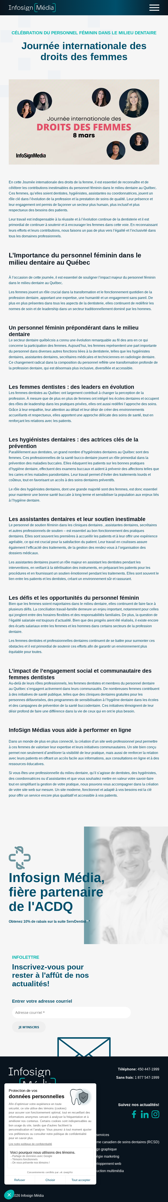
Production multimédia (106, 1171)
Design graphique (103, 1149)
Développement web (105, 1164)
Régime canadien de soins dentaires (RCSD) (124, 1142)
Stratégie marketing (104, 1156)
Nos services (99, 1135)
